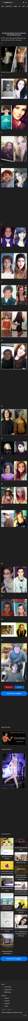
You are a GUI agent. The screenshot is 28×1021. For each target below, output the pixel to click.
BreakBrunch (9, 1012)
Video (2, 6)
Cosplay (15, 6)
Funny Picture (9, 6)
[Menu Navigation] (2, 2)
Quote (23, 6)
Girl (19, 6)
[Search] (26, 2)
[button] (23, 2)
